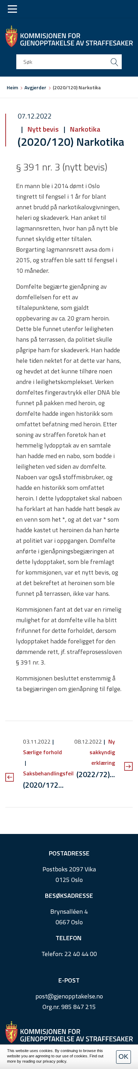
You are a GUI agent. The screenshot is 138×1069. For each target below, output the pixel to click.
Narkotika (84, 129)
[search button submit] (114, 62)
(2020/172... (43, 785)
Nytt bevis (43, 129)
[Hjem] (69, 36)
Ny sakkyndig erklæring (102, 752)
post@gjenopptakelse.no (69, 996)
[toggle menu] (12, 9)
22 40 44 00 (80, 954)
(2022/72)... (95, 774)
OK (123, 1056)
